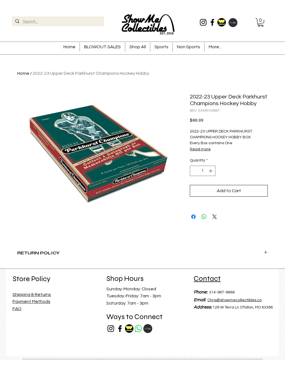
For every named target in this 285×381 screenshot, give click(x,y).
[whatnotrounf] (221, 22)
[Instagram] (203, 22)
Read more (200, 149)
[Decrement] (194, 171)
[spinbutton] (203, 171)
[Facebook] (212, 22)
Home (23, 73)
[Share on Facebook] (193, 216)
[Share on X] (214, 216)
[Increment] (211, 171)
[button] (260, 22)
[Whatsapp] (138, 328)
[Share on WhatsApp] (204, 216)
